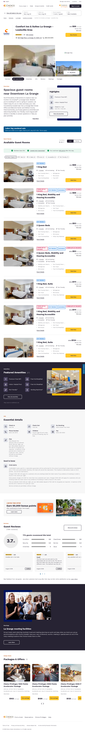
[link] (14, 511)
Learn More (74, 579)
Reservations (29, 717)
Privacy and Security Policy (17, 725)
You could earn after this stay (62, 150)
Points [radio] (77, 141)
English (7, 1)
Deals (31, 6)
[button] (84, 369)
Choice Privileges (40, 717)
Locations (74, 1)
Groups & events (39, 6)
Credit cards (49, 6)
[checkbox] (11, 157)
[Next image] (76, 381)
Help (80, 1)
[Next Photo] (30, 172)
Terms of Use (6, 725)
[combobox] (23, 6)
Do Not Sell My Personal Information (47, 725)
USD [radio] (70, 141)
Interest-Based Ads (31, 725)
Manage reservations (65, 1)
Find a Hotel (19, 717)
